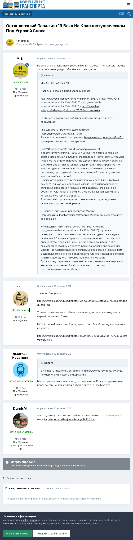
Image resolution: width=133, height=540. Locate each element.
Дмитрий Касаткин (20, 356)
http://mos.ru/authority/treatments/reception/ (67, 214)
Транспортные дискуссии (52, 44)
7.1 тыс (22, 387)
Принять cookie (18, 533)
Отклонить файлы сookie (51, 533)
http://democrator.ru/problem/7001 (61, 133)
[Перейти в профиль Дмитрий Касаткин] (20, 370)
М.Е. (26, 40)
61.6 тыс (21, 317)
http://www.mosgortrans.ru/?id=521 (103, 137)
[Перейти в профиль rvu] (20, 298)
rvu (20, 286)
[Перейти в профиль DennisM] (20, 421)
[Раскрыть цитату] (42, 75)
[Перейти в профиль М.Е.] (10, 42)
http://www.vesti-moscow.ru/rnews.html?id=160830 (69, 98)
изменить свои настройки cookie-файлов (26, 523)
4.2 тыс (21, 88)
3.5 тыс (21, 438)
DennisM (20, 408)
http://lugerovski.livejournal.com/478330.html (69, 419)
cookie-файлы (29, 520)
